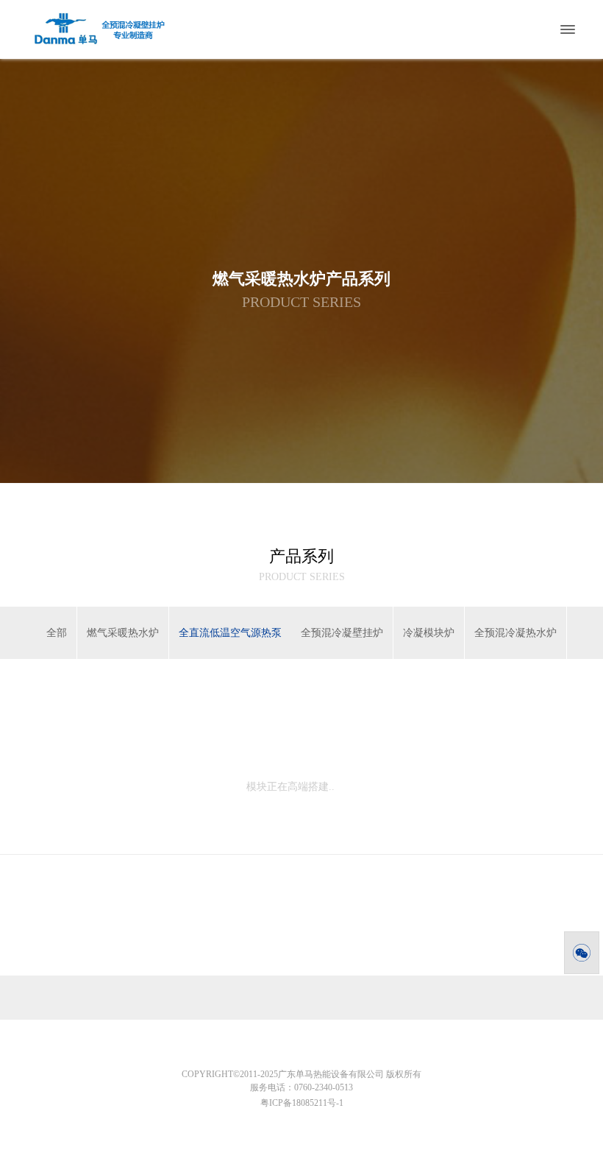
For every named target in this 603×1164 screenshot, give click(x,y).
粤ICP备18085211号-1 (301, 1103)
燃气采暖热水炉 (123, 632)
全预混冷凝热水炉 (515, 632)
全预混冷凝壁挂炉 (342, 632)
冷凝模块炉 (428, 632)
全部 (56, 632)
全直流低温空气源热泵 (230, 632)
